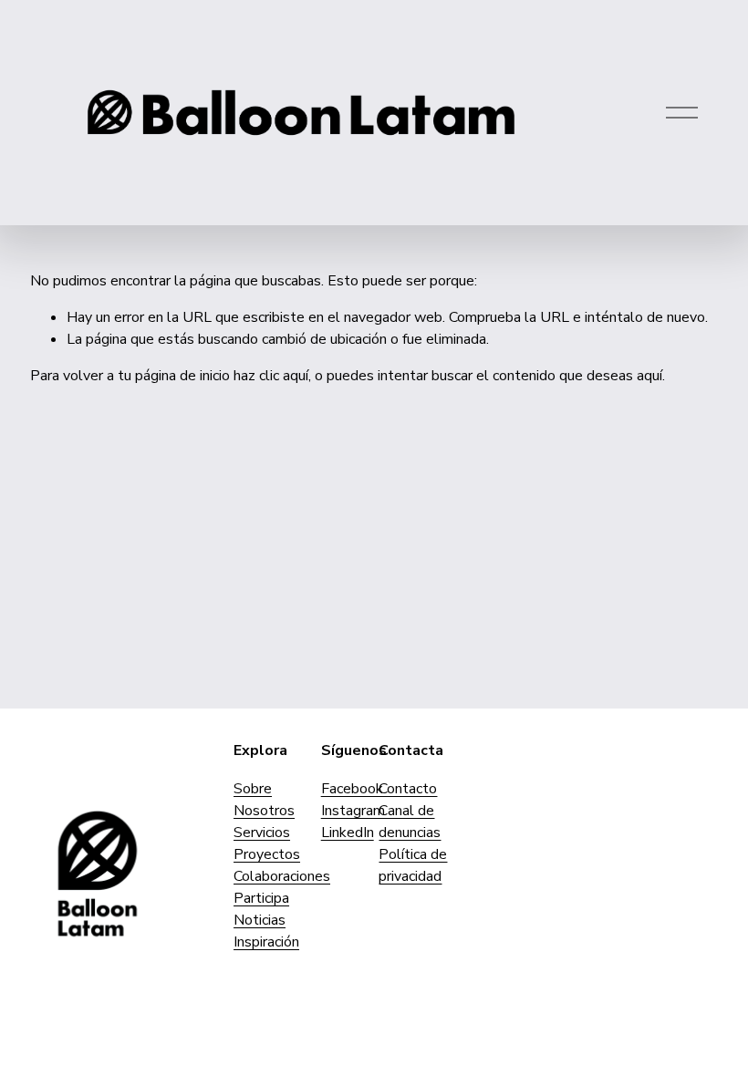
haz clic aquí (271, 376)
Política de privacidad (413, 865)
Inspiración (266, 942)
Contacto (408, 789)
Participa (261, 898)
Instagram (353, 811)
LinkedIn (347, 833)
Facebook (352, 789)
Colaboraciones (282, 876)
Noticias (260, 920)
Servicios (262, 833)
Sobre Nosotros (264, 800)
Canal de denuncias (410, 822)
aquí (649, 376)
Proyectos (267, 854)
